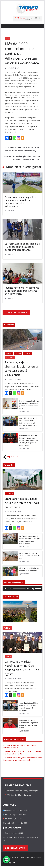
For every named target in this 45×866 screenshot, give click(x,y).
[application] (22, 588)
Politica (8, 656)
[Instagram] (18, 138)
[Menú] (4, 26)
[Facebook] (7, 138)
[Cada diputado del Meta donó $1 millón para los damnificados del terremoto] (10, 708)
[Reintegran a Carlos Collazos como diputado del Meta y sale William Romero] (10, 726)
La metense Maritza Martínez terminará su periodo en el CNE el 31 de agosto (22, 668)
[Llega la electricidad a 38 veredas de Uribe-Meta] (10, 571)
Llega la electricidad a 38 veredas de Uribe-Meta (29, 569)
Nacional (18, 353)
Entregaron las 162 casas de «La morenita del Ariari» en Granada (22, 503)
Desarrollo (9, 494)
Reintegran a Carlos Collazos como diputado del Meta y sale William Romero (28, 724)
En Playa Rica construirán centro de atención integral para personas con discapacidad (29, 539)
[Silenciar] (33, 588)
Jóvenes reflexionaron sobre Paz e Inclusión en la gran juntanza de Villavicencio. (22, 290)
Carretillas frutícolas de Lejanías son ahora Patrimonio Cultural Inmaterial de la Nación (28, 422)
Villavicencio (10, 357)
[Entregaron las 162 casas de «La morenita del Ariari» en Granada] (22, 479)
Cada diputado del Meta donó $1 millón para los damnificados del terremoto (28, 706)
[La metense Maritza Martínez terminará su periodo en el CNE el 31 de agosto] (22, 642)
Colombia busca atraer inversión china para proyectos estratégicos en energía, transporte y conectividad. (29, 440)
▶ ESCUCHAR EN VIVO (15, 848)
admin (19, 68)
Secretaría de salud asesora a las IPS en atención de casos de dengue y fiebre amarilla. (22, 246)
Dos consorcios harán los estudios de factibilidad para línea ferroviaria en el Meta (29, 404)
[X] (10, 138)
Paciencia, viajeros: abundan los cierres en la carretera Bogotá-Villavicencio (21, 368)
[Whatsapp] (14, 138)
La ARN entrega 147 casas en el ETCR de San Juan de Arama (29, 555)
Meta (7, 38)
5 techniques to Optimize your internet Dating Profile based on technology (22, 149)
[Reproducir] (5, 588)
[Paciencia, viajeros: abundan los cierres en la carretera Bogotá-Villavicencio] (22, 339)
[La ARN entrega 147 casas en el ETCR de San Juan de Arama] (10, 557)
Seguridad (27, 353)
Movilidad (9, 353)
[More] (22, 138)
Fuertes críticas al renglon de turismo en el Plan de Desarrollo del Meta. (22, 158)
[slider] (38, 588)
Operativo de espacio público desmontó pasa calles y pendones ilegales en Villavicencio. (20, 201)
